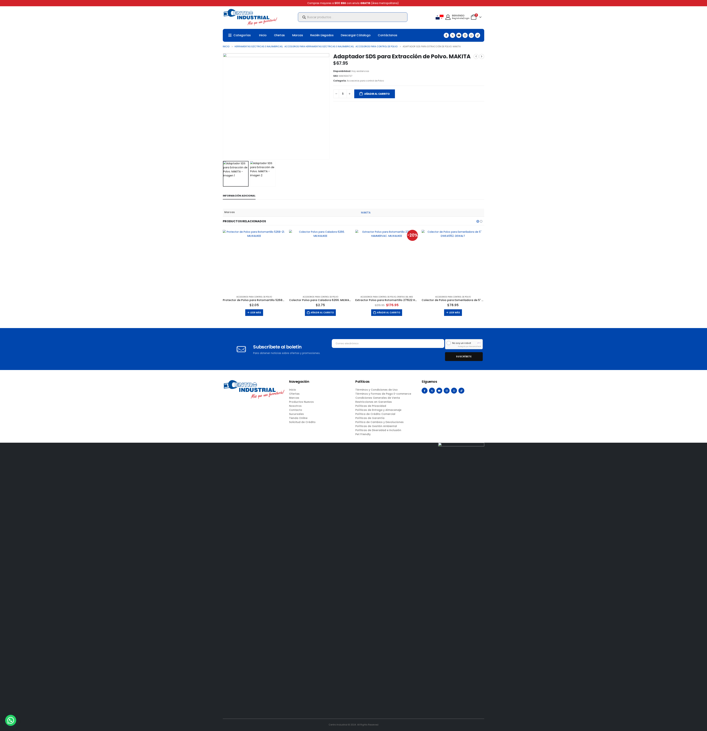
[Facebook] (446, 35)
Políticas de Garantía (369, 418)
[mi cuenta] (448, 17)
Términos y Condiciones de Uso (376, 390)
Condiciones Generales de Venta (377, 398)
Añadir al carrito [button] (322, 312)
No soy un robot (461, 343)
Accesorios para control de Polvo (365, 80)
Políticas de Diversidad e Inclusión (378, 430)
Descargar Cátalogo (355, 35)
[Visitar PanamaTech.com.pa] (479, 343)
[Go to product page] (254, 261)
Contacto (295, 410)
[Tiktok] (477, 35)
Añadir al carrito (377, 94)
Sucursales (296, 414)
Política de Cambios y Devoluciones (379, 422)
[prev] (476, 56)
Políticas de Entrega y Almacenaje (378, 410)
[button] (223, 106)
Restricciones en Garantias (373, 402)
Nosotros (295, 406)
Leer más (255, 312)
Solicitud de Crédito (302, 422)
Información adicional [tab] (239, 195)
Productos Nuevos (301, 402)
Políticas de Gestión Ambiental (376, 426)
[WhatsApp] (471, 35)
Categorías (242, 35)
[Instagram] (465, 35)
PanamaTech (475, 346)
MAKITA (365, 212)
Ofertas (279, 35)
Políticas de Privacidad (370, 406)
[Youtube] (458, 35)
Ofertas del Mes (405, 296)
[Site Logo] (250, 17)
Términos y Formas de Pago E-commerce (383, 394)
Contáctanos (387, 35)
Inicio (263, 35)
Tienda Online (298, 418)
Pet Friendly (363, 434)
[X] (452, 35)
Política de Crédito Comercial (375, 414)
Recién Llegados (321, 35)
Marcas (297, 35)
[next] (481, 56)
